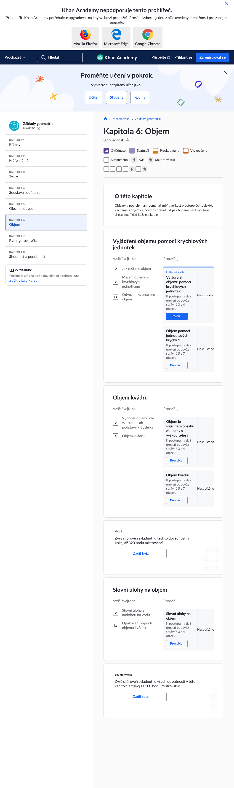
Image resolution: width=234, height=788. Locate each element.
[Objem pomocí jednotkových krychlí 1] (112, 169)
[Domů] (105, 119)
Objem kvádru (130, 398)
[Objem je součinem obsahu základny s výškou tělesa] (119, 169)
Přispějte (159, 57)
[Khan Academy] (117, 57)
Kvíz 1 (118, 531)
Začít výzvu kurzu (23, 280)
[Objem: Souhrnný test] (144, 169)
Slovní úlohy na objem (140, 590)
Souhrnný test (123, 674)
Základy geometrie (148, 119)
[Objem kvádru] (125, 169)
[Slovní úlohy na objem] (138, 169)
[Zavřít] (226, 3)
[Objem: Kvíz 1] (132, 169)
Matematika (121, 119)
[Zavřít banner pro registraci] (225, 72)
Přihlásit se (183, 57)
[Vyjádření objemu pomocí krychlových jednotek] (106, 169)
